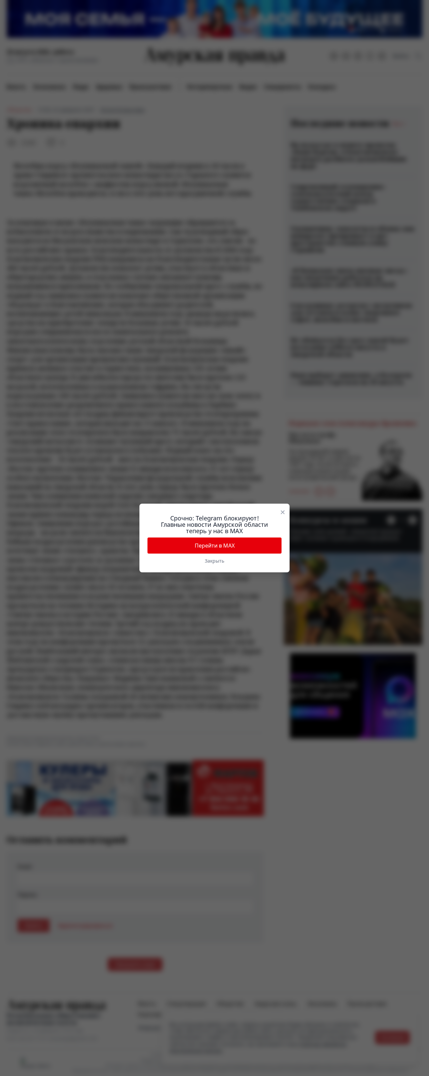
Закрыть (214, 561)
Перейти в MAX (215, 545)
